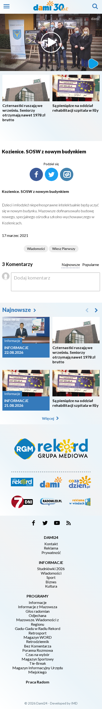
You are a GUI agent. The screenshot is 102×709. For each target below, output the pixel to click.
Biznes (51, 582)
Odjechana (37, 615)
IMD (74, 703)
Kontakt (51, 544)
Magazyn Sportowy (38, 659)
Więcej (48, 418)
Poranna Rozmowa (37, 650)
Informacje (37, 602)
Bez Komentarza (37, 646)
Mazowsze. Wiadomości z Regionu (37, 622)
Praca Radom (37, 682)
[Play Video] (51, 42)
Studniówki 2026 (51, 569)
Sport (51, 577)
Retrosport (37, 633)
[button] (96, 310)
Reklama (51, 548)
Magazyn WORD (37, 637)
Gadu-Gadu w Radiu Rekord (37, 628)
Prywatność (51, 552)
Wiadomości (36, 249)
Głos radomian (38, 611)
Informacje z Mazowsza (37, 607)
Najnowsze (17, 309)
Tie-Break (37, 663)
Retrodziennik (37, 641)
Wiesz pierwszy (63, 249)
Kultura (51, 586)
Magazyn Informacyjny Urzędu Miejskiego (37, 670)
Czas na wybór (38, 654)
